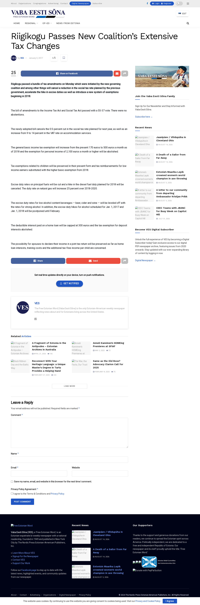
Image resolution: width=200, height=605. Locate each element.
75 (114, 372)
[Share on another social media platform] (124, 74)
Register (167, 3)
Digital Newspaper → (145, 260)
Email (14, 467)
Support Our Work (21, 563)
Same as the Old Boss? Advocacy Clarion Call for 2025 (108, 364)
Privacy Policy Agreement (24, 489)
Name (15, 453)
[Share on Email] (117, 74)
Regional (30, 23)
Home (16, 23)
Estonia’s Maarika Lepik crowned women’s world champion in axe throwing (171, 175)
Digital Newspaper (80, 3)
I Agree (170, 601)
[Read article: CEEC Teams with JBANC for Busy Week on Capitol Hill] (144, 213)
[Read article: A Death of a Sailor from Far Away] (144, 160)
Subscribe (97, 3)
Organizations (24, 3)
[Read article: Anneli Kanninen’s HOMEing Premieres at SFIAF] (81, 348)
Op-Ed (46, 23)
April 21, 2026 (39, 354)
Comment (17, 414)
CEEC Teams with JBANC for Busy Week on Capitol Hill (171, 211)
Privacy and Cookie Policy (147, 601)
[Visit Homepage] (38, 13)
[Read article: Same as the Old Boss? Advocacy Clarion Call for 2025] (81, 366)
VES (22, 58)
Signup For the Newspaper (25, 556)
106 (50, 354)
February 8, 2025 (102, 372)
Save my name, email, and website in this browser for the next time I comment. (53, 481)
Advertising (53, 3)
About (14, 3)
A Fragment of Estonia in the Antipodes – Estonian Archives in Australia (49, 346)
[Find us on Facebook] (147, 4)
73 (109, 350)
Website (76, 467)
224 (54, 375)
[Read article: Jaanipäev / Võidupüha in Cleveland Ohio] (144, 142)
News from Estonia (68, 23)
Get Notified (71, 283)
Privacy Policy (57, 493)
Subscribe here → (144, 116)
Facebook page (28, 570)
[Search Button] (188, 23)
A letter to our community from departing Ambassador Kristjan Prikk (171, 193)
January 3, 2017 (36, 58)
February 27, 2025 (41, 375)
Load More (69, 386)
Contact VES (18, 560)
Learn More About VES (23, 553)
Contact (64, 3)
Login (156, 3)
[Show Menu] (188, 4)
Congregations (39, 3)
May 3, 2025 (99, 350)
